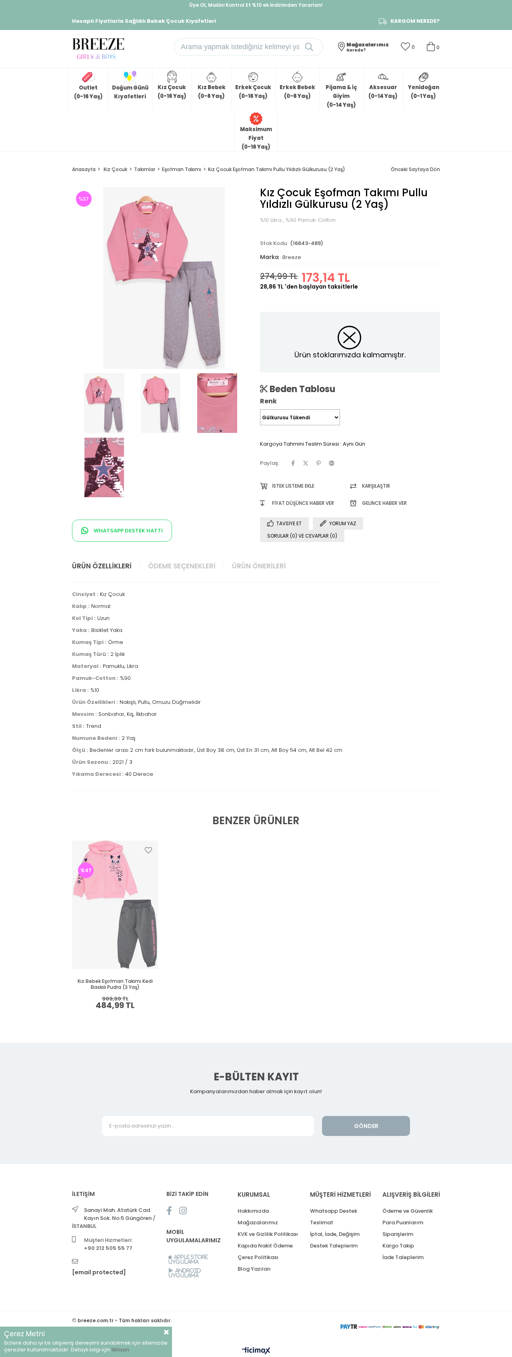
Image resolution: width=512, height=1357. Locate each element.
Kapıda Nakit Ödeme (265, 1245)
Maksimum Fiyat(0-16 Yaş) (256, 138)
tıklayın (120, 1349)
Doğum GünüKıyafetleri (130, 92)
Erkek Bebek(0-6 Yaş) (297, 92)
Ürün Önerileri (259, 566)
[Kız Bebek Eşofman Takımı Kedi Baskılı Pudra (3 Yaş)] (115, 904)
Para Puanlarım (402, 1222)
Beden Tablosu (301, 389)
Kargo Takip (398, 1245)
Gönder (366, 1126)
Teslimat (321, 1222)
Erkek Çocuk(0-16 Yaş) (253, 92)
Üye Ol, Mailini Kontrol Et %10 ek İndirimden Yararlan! (256, 5)
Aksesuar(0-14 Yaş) (383, 92)
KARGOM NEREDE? (415, 21)
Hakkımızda (253, 1211)
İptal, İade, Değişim (335, 1234)
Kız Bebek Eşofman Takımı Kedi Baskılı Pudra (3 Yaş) (115, 984)
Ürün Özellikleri (102, 566)
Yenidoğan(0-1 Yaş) (423, 92)
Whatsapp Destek (333, 1211)
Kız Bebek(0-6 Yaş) (212, 92)
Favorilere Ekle (148, 850)
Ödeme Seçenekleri (182, 566)
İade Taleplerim (403, 1257)
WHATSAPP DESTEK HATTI (127, 530)
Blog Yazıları (254, 1269)
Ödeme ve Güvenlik (407, 1211)
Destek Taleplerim (334, 1245)
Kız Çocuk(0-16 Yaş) (172, 92)
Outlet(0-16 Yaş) (88, 92)
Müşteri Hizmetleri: (108, 1244)
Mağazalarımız (258, 1222)
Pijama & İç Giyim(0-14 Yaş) (341, 96)
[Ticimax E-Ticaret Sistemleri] (256, 1351)
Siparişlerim (397, 1234)
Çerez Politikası (258, 1257)
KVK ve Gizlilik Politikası (268, 1234)
